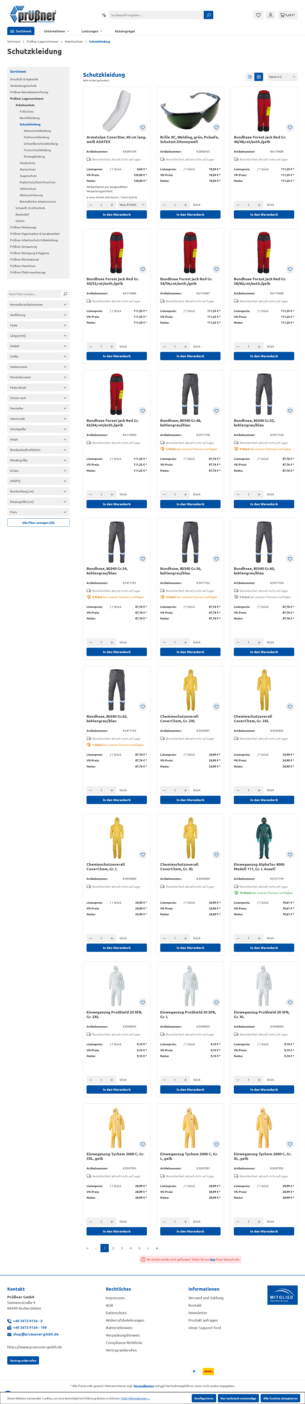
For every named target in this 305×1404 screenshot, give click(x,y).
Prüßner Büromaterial (24, 259)
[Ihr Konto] (271, 15)
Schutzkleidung (30, 124)
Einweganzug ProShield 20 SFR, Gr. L (188, 1014)
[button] (20, 31)
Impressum (115, 1297)
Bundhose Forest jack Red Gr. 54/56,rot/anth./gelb (186, 281)
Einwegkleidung (34, 156)
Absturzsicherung (31, 195)
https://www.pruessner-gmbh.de (34, 1347)
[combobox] (156, 15)
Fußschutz (27, 111)
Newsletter (197, 1312)
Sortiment (18, 71)
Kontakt (195, 1305)
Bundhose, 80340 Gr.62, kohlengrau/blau (107, 718)
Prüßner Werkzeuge (23, 227)
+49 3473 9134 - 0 (28, 1320)
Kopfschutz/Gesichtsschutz (38, 182)
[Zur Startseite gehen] (33, 15)
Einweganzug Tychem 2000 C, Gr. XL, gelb (263, 1156)
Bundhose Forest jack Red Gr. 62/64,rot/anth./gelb (113, 422)
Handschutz (27, 163)
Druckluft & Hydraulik (24, 79)
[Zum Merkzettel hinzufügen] (143, 127)
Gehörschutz (28, 188)
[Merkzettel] (259, 15)
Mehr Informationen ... (135, 1398)
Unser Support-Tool (204, 1327)
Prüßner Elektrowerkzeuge (28, 272)
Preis (13, 512)
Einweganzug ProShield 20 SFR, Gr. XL (261, 1014)
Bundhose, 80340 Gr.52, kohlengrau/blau (254, 422)
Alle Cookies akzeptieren (280, 1398)
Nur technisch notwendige (238, 1398)
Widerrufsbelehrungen (125, 1320)
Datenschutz (116, 1312)
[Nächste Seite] (148, 1248)
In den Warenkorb (117, 214)
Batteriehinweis (119, 1327)
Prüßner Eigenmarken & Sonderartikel (35, 233)
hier (213, 1259)
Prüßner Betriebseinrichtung (29, 92)
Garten (20, 221)
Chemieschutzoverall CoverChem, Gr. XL (179, 866)
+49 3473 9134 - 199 (30, 1327)
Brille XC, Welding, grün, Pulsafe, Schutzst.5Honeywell (189, 139)
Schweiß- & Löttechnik (30, 208)
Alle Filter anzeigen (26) (38, 522)
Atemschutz (28, 169)
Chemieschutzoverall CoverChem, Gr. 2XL (179, 718)
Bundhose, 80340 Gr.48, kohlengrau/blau (180, 422)
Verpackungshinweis (123, 1335)
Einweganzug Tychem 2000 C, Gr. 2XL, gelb (115, 1156)
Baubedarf (22, 214)
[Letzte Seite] (157, 1248)
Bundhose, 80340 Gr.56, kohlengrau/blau (180, 570)
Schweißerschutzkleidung (41, 143)
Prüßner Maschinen (23, 266)
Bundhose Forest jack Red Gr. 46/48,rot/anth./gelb (260, 139)
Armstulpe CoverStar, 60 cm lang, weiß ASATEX (116, 139)
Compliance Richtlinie (124, 1342)
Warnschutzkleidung (37, 130)
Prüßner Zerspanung (23, 246)
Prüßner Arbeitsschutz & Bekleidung (34, 240)
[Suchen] (208, 15)
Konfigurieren (204, 1398)
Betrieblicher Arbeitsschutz (38, 201)
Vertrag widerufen (121, 1350)
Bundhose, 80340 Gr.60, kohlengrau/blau (254, 570)
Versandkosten (143, 1386)
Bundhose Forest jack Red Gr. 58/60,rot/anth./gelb (260, 281)
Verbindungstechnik (23, 85)
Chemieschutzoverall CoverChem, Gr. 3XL (253, 718)
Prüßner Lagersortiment (27, 98)
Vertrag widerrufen (23, 1360)
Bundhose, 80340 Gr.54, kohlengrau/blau (107, 570)
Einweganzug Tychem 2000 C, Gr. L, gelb (189, 1156)
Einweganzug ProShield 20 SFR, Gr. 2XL (114, 1014)
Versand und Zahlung (205, 1297)
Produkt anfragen (203, 1320)
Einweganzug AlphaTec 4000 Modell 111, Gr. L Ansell (259, 866)
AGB (109, 1305)
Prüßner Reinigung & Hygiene (29, 253)
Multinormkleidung (36, 137)
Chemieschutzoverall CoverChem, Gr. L (106, 866)
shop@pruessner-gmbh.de (36, 1334)
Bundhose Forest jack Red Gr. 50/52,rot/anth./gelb (113, 281)
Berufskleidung (30, 118)
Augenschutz (28, 175)
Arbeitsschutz (25, 105)
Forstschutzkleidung (37, 150)
